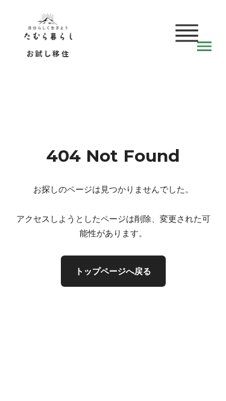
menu (204, 46)
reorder (187, 33)
